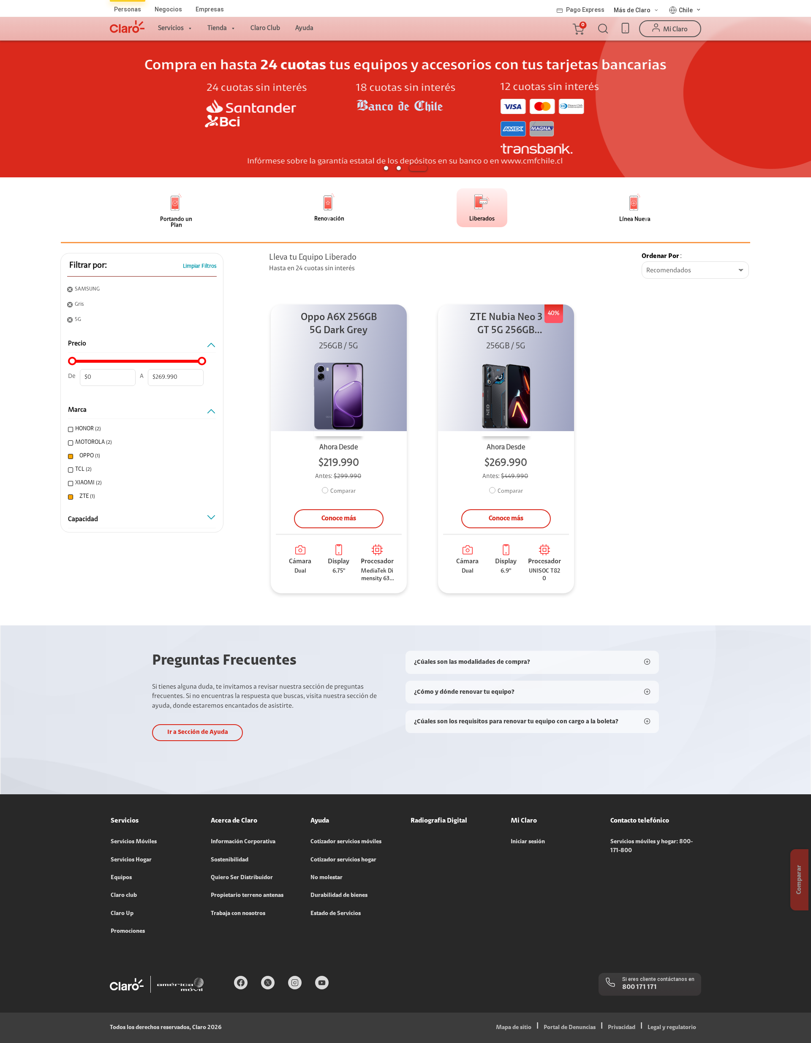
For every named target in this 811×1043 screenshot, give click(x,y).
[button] (578, 29)
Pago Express (585, 9)
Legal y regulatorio (672, 1028)
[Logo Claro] (127, 26)
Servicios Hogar (131, 860)
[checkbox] (140, 429)
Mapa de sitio (513, 1028)
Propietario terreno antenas (247, 896)
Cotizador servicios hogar (343, 860)
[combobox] (695, 271)
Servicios (171, 28)
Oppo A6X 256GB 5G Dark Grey (339, 324)
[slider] (72, 361)
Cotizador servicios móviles (345, 842)
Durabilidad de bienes (338, 896)
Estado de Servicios (335, 914)
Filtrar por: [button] (88, 265)
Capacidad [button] (83, 519)
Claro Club (265, 28)
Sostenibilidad (229, 860)
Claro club (124, 896)
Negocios (168, 9)
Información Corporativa (243, 842)
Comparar (343, 491)
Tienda (217, 28)
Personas (127, 9)
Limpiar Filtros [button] (200, 266)
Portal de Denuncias (570, 1028)
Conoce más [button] (338, 518)
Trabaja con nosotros (238, 914)
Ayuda (304, 28)
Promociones (128, 931)
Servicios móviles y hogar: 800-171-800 (651, 846)
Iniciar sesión (528, 842)
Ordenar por (660, 256)
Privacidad (621, 1028)
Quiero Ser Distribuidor (242, 878)
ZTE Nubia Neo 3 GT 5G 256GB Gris (506, 324)
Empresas (210, 9)
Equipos (121, 878)
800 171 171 (639, 987)
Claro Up (122, 914)
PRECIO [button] (77, 343)
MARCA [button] (77, 410)
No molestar (326, 878)
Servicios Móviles (134, 842)
